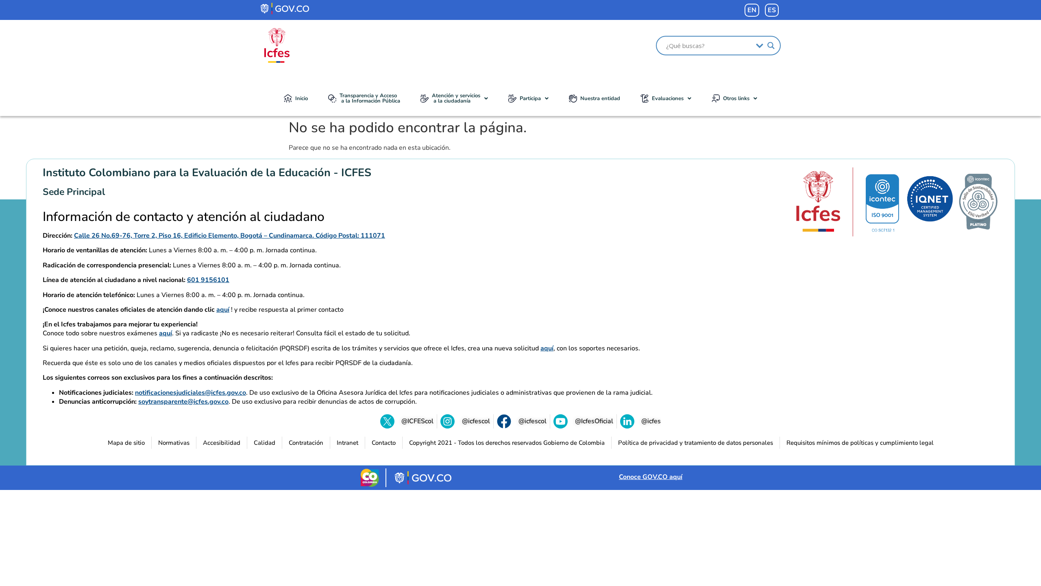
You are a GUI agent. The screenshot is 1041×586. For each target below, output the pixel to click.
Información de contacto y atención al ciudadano (183, 217)
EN (751, 10)
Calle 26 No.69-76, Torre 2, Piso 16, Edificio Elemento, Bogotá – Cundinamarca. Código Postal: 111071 (229, 235)
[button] (454, 98)
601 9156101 (208, 280)
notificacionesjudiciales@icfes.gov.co (190, 392)
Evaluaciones (668, 98)
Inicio (301, 98)
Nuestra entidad (600, 98)
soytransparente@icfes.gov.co (183, 401)
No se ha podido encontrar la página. (408, 127)
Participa (530, 98)
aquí (222, 309)
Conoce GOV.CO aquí (650, 476)
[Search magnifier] (771, 45)
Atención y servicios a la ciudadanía (456, 98)
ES (772, 10)
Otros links (736, 98)
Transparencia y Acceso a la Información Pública (370, 98)
